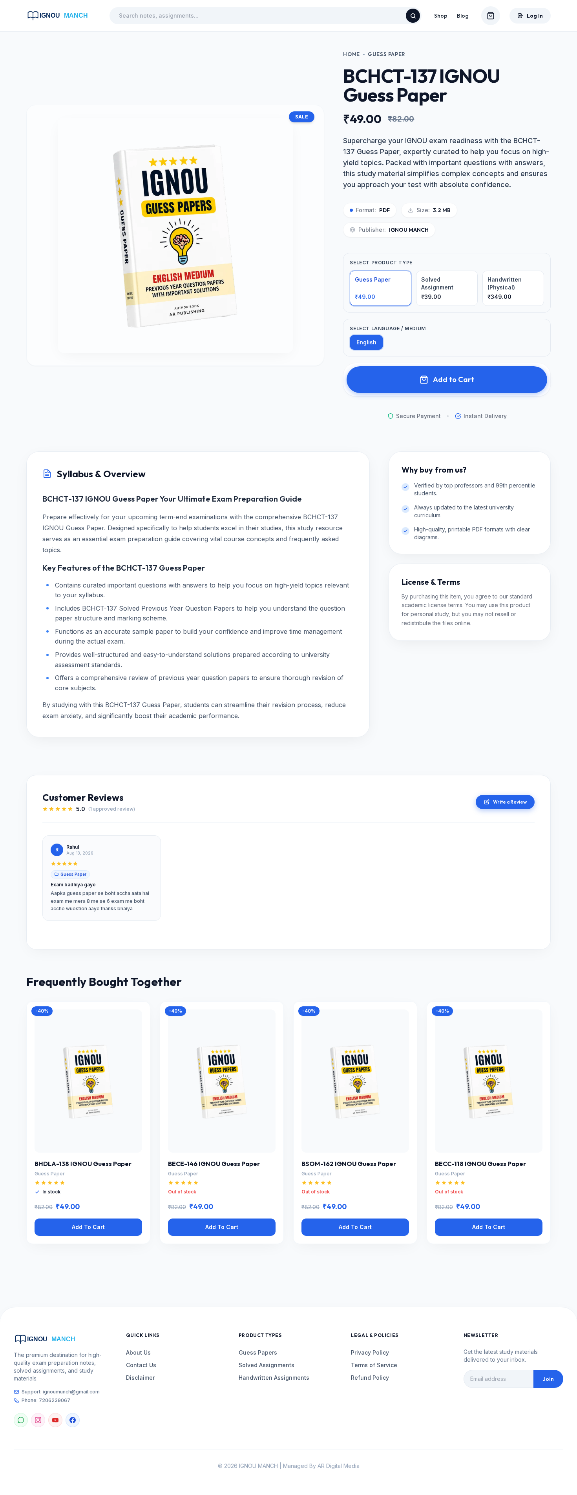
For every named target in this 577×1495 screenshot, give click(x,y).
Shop (440, 15)
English (366, 342)
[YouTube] (55, 1420)
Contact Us (141, 1365)
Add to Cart (453, 379)
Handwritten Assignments (274, 1377)
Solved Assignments (266, 1365)
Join (548, 1378)
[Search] (413, 16)
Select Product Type (381, 263)
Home (351, 54)
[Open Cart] (490, 15)
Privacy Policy (370, 1352)
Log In (535, 15)
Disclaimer (140, 1377)
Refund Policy (370, 1377)
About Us (138, 1352)
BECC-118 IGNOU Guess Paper (480, 1164)
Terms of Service (374, 1365)
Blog (463, 15)
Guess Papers (258, 1352)
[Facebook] (73, 1420)
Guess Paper (386, 54)
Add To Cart (88, 1227)
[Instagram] (38, 1420)
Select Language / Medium (387, 328)
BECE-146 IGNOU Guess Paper (214, 1164)
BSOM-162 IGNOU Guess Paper (348, 1164)
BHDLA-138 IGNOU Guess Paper (83, 1164)
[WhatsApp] (21, 1420)
